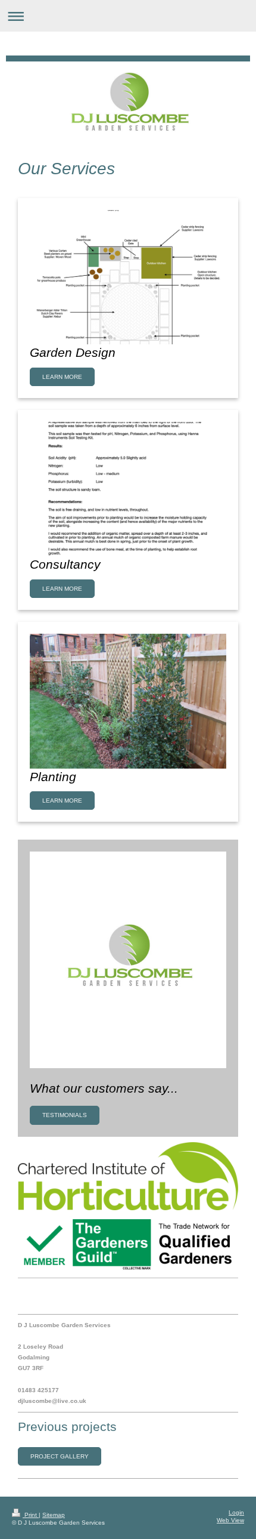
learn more (62, 377)
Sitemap (53, 1515)
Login (236, 1512)
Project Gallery (59, 1456)
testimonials (64, 1115)
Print (31, 1515)
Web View (230, 1520)
